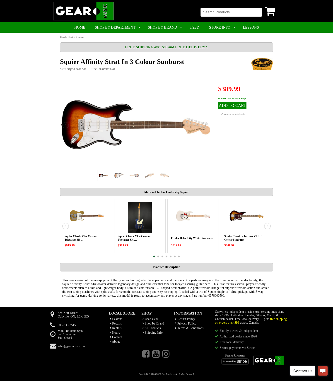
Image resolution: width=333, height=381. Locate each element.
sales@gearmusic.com (71, 346)
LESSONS (251, 27)
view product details (234, 113)
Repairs (116, 323)
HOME (79, 27)
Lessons (116, 319)
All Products (152, 328)
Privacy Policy (186, 323)
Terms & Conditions (189, 328)
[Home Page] (83, 19)
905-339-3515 (67, 325)
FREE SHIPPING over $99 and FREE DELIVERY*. (166, 47)
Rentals (116, 328)
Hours (115, 332)
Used (63, 37)
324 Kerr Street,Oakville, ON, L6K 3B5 (73, 314)
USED (194, 27)
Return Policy (185, 319)
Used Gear (151, 319)
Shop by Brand (154, 323)
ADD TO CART (232, 105)
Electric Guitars (76, 37)
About (115, 341)
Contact (116, 337)
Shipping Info (153, 332)
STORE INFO (219, 27)
